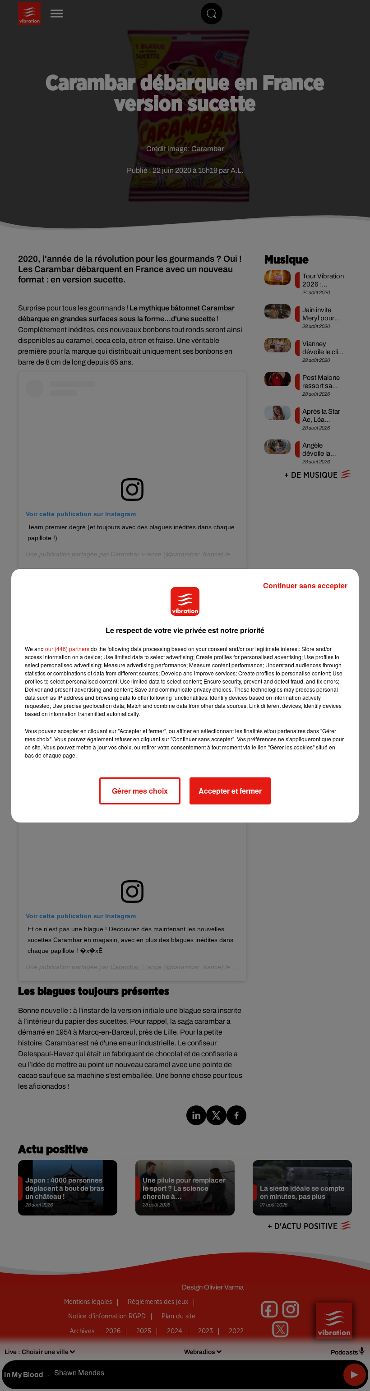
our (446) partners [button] (67, 648)
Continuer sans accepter (305, 585)
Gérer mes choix (140, 791)
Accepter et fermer (230, 791)
